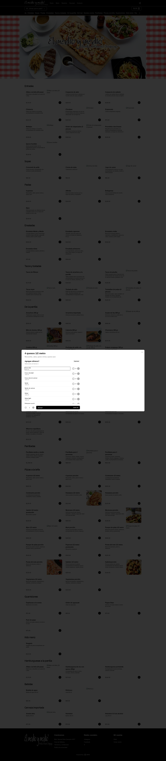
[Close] (142, 352)
